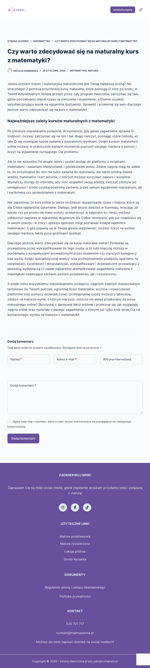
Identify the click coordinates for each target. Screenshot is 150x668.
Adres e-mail (67, 359)
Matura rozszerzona (75, 544)
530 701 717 (75, 624)
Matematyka (78, 70)
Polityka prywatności (75, 596)
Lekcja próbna (75, 551)
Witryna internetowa (117, 359)
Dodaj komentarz (23, 385)
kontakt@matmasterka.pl (75, 633)
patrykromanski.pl (105, 661)
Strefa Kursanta (122, 9)
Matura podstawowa (75, 536)
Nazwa (16, 359)
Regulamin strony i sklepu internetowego (75, 587)
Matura (93, 70)
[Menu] (141, 10)
